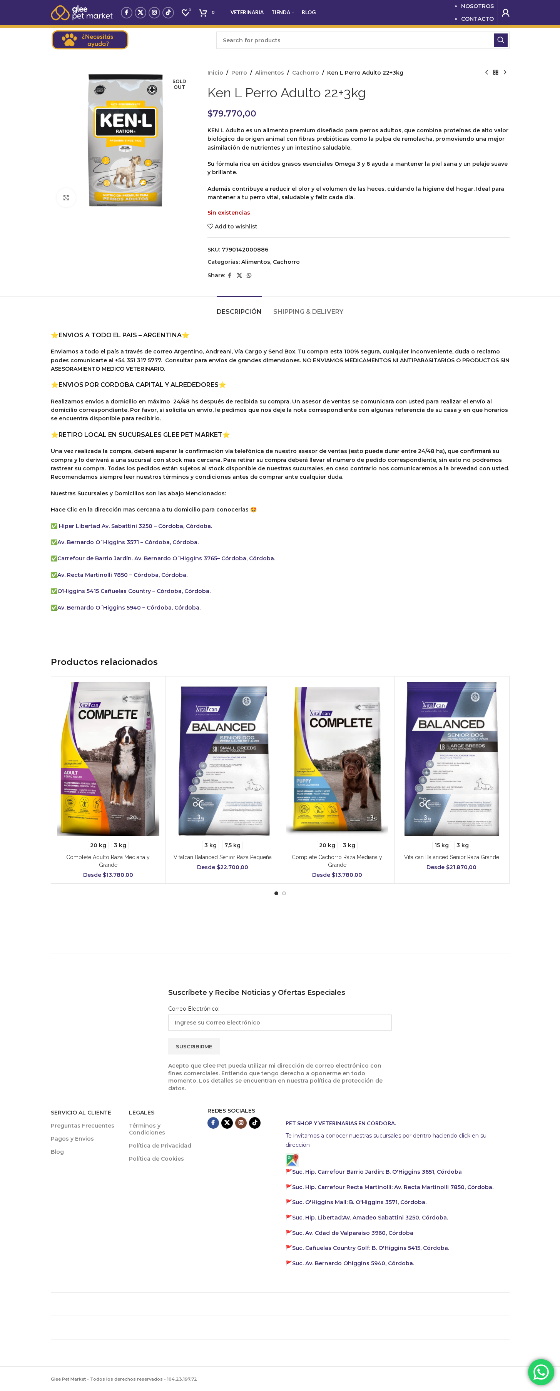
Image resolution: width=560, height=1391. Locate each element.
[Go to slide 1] (276, 893)
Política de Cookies (156, 1158)
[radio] (98, 845)
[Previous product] (486, 72)
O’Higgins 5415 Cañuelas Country (104, 591)
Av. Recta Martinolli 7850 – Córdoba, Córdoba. (122, 574)
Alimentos (269, 72)
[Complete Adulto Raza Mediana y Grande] (108, 759)
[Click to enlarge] (66, 197)
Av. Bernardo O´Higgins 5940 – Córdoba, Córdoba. (129, 607)
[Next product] (505, 72)
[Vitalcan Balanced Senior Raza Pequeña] (222, 759)
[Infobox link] (130, 40)
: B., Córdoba (377, 1171)
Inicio (215, 72)
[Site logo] (82, 11)
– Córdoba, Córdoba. (183, 526)
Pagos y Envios (72, 1138)
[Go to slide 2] (284, 893)
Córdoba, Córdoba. (183, 591)
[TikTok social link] (168, 12)
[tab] (239, 308)
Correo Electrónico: (193, 1008)
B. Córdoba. (370, 1247)
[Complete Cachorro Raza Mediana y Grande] (337, 759)
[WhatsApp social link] (249, 275)
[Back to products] (495, 72)
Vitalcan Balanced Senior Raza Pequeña (223, 857)
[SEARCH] (501, 40)
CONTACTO (477, 18)
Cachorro (305, 72)
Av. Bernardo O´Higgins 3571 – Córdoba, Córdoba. (128, 542)
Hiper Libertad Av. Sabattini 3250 (105, 526)
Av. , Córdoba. (370, 1217)
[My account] (505, 12)
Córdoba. (392, 1187)
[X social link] (140, 12)
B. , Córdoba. (359, 1202)
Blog (57, 1151)
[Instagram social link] (154, 12)
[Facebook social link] (126, 12)
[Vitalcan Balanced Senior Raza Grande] (451, 759)
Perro (239, 72)
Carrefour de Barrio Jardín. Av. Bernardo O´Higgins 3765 (137, 558)
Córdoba (352, 1232)
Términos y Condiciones (147, 1129)
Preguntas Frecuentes (82, 1125)
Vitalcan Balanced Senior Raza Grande (451, 857)
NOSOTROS (477, 6)
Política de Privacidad (160, 1145)
